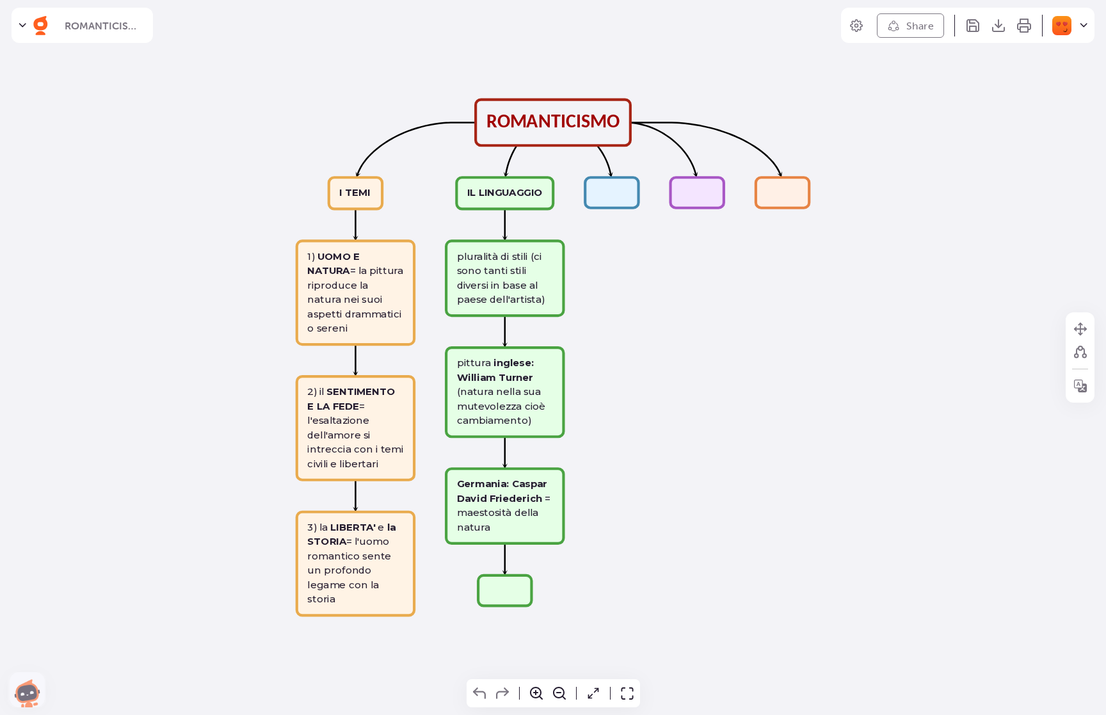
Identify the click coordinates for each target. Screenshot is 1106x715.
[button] (27, 689)
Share (920, 25)
